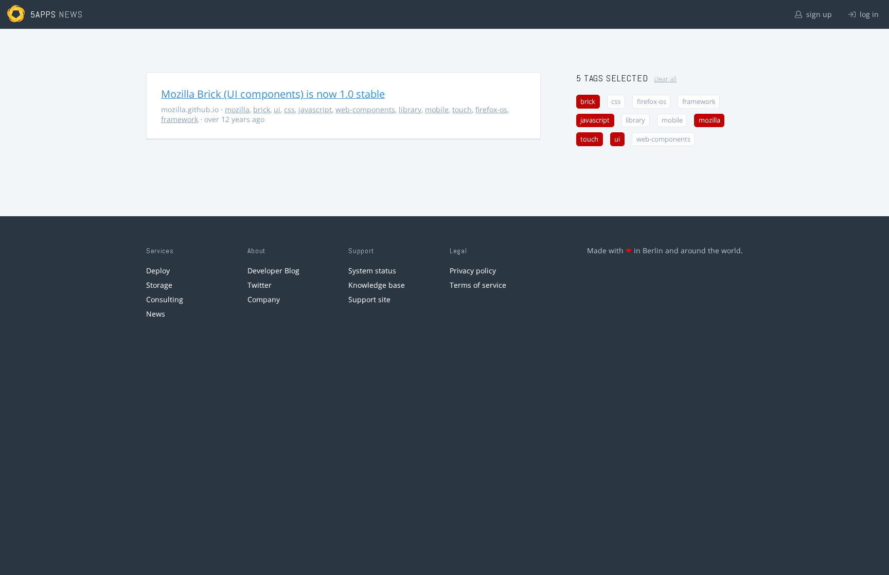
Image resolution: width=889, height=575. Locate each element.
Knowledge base (376, 285)
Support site (369, 299)
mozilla (237, 109)
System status (372, 270)
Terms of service (478, 285)
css (289, 109)
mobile (437, 109)
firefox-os (491, 109)
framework (179, 119)
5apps (43, 14)
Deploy (158, 270)
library (410, 109)
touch (462, 109)
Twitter (259, 285)
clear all (665, 79)
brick (261, 109)
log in (868, 14)
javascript (315, 109)
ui (277, 109)
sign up (818, 14)
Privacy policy (473, 270)
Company (263, 299)
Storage (159, 285)
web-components (365, 109)
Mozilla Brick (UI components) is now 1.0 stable (273, 94)
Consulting (164, 299)
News (155, 314)
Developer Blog (273, 270)
